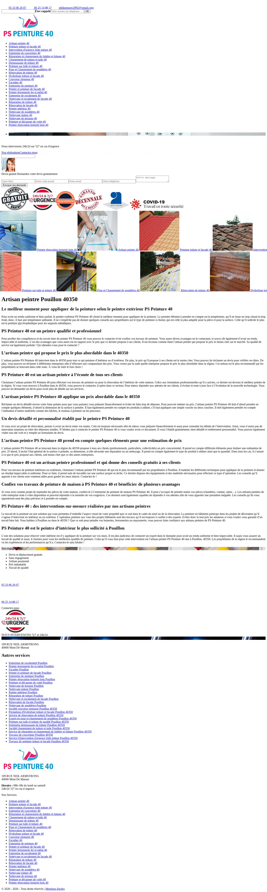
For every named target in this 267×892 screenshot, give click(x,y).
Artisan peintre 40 (19, 43)
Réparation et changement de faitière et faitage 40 (37, 56)
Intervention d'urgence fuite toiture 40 (30, 49)
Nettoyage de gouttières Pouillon (27, 705)
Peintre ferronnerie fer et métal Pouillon (31, 666)
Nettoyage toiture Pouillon (24, 689)
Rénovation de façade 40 (23, 105)
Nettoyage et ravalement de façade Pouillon (33, 698)
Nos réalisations (10, 152)
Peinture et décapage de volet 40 (27, 121)
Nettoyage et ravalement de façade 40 (30, 98)
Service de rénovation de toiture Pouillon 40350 (36, 715)
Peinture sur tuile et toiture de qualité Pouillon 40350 (39, 721)
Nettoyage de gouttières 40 (24, 111)
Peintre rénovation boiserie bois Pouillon (32, 679)
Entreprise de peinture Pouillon (26, 676)
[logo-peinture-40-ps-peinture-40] (28, 37)
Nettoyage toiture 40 (20, 115)
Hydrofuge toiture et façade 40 (26, 75)
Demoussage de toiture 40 (24, 62)
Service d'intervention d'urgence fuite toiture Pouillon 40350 (43, 738)
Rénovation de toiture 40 (23, 72)
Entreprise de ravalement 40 (25, 95)
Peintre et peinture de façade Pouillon (30, 672)
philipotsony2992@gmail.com (76, 7)
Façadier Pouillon (19, 669)
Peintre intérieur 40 (20, 108)
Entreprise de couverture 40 (24, 53)
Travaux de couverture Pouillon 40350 (31, 734)
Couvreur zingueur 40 (21, 79)
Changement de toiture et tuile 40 (28, 59)
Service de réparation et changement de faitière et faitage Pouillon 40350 (50, 731)
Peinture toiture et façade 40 (25, 46)
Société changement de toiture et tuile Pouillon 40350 (39, 728)
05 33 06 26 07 (17, 7)
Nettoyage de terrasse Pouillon (26, 685)
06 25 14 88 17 (42, 7)
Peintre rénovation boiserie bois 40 (28, 124)
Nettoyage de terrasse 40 (23, 118)
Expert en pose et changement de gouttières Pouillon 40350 (43, 718)
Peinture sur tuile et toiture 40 (25, 66)
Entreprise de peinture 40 (23, 85)
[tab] (137, 134)
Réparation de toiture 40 (22, 102)
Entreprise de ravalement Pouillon (28, 663)
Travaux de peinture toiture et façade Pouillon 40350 (39, 741)
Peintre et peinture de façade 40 (27, 89)
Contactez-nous (28, 152)
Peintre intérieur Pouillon (23, 692)
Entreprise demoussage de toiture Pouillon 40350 (37, 725)
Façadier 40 (15, 82)
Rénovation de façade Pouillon (26, 702)
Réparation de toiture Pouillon (26, 695)
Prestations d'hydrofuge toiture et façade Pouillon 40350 (41, 711)
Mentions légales (55, 888)
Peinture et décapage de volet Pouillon (30, 682)
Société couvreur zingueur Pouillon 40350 (33, 708)
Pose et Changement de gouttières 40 (30, 69)
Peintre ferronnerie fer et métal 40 (28, 92)
